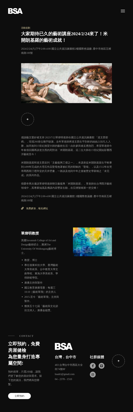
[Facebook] (93, 366)
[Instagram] (93, 374)
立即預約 (19, 396)
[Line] (101, 366)
